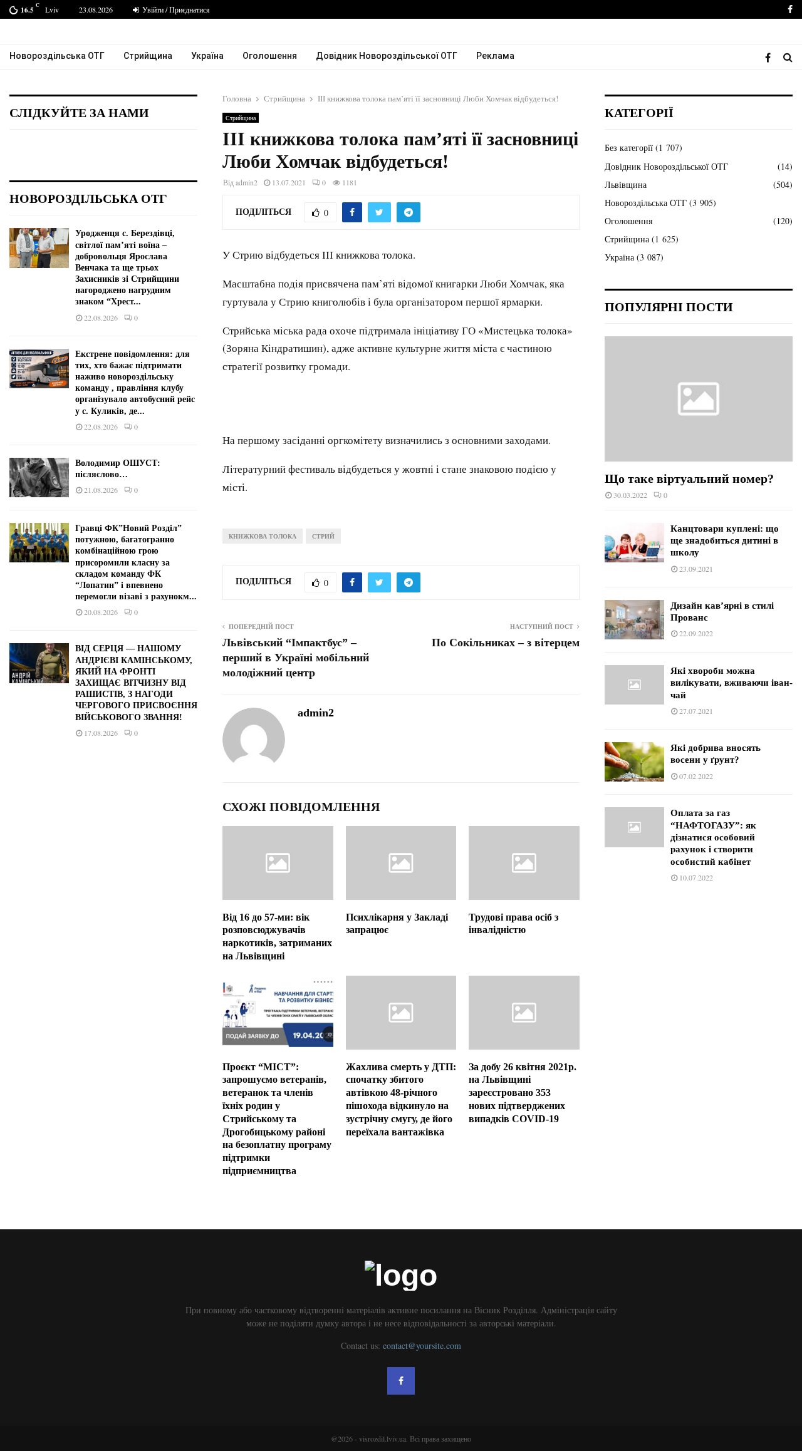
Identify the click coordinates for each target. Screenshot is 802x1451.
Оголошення (269, 56)
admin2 (247, 182)
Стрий (323, 536)
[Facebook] (771, 57)
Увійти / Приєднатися (175, 9)
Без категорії (629, 147)
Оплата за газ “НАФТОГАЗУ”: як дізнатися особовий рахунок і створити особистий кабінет (713, 837)
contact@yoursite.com (422, 1345)
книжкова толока (262, 536)
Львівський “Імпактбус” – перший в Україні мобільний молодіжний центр (295, 657)
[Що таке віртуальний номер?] (699, 399)
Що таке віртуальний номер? (689, 478)
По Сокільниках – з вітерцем (506, 642)
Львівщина (626, 184)
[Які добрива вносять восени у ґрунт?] (634, 762)
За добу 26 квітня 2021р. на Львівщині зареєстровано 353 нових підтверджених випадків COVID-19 (522, 1092)
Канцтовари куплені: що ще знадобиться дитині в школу (724, 541)
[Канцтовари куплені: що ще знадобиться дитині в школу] (634, 542)
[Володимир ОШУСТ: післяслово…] (39, 477)
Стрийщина (147, 56)
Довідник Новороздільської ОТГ (386, 56)
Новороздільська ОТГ (57, 56)
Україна (207, 56)
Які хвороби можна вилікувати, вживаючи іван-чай (731, 683)
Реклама (495, 56)
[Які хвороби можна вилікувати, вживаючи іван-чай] (634, 685)
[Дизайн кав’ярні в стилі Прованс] (634, 619)
